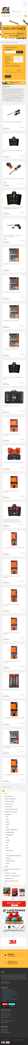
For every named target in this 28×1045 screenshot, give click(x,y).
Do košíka (21, 127)
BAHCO (11, 94)
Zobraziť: (7, 57)
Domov (2, 42)
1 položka (4, 16)
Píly (7, 845)
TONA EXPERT (16, 94)
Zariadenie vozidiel (9, 878)
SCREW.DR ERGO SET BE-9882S (10, 349)
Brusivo (6, 866)
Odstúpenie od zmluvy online (9, 991)
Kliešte (7, 824)
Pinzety (7, 848)
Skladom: (7, 63)
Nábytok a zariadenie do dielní (11, 881)
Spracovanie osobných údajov (9, 999)
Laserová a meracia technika (11, 809)
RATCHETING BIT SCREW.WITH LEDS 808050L (13, 178)
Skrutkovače (14, 42)
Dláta (7, 819)
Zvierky (7, 863)
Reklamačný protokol (7, 997)
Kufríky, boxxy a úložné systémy (12, 876)
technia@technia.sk (8, 1020)
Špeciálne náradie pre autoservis (13, 855)
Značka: (7, 61)
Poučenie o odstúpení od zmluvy (10, 993)
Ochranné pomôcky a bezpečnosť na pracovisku (12, 869)
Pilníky (7, 842)
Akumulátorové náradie (10, 799)
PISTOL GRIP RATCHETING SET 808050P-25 (13, 462)
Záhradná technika (9, 804)
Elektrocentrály (8, 806)
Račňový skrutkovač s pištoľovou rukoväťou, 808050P (12, 236)
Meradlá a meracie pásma (11, 829)
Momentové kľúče (10, 832)
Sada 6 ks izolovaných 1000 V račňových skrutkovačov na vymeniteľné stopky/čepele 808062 (12, 521)
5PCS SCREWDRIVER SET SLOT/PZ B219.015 (13, 774)
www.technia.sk (4, 1022)
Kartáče (7, 822)
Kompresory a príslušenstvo (11, 812)
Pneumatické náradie (9, 801)
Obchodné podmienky (8, 990)
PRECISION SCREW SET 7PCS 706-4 (11, 406)
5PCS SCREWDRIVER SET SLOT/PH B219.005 (13, 718)
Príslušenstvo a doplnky (10, 873)
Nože (7, 837)
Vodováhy (8, 858)
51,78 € (8, 16)
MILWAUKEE (5, 95)
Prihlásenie (24, 6)
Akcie (6, 793)
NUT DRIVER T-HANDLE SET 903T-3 (11, 689)
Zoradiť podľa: (8, 59)
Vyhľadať (19, 52)
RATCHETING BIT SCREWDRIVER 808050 (12, 122)
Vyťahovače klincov (10, 861)
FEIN (5, 883)
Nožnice (8, 840)
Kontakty (25, 4)
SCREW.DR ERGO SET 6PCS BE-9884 (11, 292)
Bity (7, 817)
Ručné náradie (8, 42)
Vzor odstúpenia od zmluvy (9, 995)
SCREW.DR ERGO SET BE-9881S (10, 320)
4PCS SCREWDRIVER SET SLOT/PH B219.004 (13, 547)
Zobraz (8, 76)
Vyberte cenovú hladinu (12, 66)
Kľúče (7, 827)
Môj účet (25, 2)
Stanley (22, 94)
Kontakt (4, 1000)
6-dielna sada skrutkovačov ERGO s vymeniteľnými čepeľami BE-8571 (13, 207)
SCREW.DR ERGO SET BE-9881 (10, 264)
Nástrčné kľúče (9, 835)
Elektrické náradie (9, 796)
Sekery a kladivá (9, 850)
